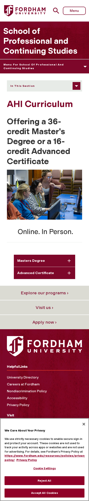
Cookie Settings (44, 468)
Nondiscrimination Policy (27, 391)
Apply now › (44, 322)
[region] (44, 459)
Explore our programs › (44, 292)
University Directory (22, 377)
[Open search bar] (58, 10)
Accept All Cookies (44, 493)
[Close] (84, 424)
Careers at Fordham (23, 384)
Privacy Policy (18, 405)
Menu (74, 11)
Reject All (44, 480)
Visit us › (44, 307)
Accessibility (17, 398)
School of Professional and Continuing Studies (40, 41)
